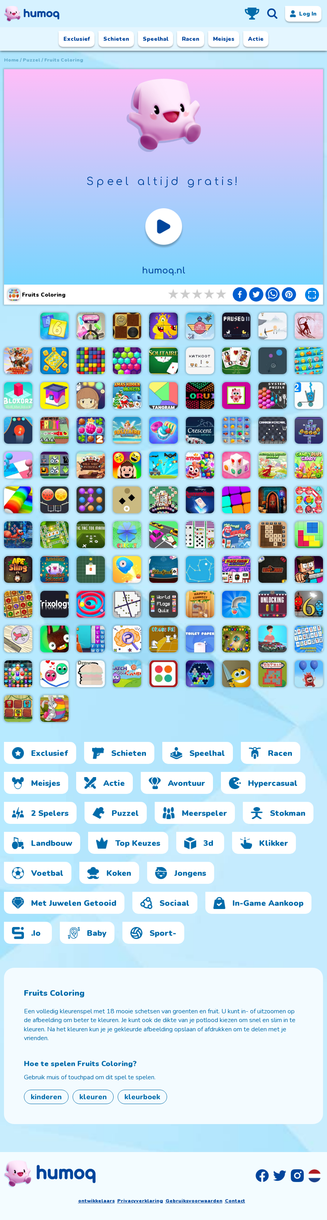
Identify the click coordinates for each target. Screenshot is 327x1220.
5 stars (222, 294)
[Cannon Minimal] (272, 430)
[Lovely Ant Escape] (18, 534)
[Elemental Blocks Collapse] (18, 604)
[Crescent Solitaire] (200, 430)
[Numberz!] (54, 326)
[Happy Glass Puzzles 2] (309, 395)
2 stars (186, 294)
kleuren (93, 1097)
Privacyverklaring (140, 1201)
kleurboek (142, 1097)
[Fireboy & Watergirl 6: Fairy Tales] (309, 604)
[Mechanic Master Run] (272, 639)
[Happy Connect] (200, 604)
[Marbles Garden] (236, 639)
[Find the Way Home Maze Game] (127, 569)
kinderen (46, 1097)
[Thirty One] (236, 360)
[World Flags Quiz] (163, 604)
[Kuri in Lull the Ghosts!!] (91, 395)
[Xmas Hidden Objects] (127, 395)
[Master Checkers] (127, 326)
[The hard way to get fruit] (54, 430)
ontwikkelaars (96, 1201)
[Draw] (91, 673)
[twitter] (256, 295)
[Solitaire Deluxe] (163, 360)
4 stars (210, 294)
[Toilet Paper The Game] (200, 639)
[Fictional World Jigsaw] (272, 465)
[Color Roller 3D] (18, 499)
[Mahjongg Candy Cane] (236, 534)
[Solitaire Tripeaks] (127, 430)
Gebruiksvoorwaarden (194, 1201)
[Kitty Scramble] (91, 639)
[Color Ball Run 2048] (18, 430)
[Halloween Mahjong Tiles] (163, 499)
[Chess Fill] (163, 639)
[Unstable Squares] (127, 499)
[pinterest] (289, 295)
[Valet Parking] (272, 569)
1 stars (174, 294)
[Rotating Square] (91, 569)
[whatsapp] (272, 295)
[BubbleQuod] (18, 639)
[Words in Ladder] (54, 360)
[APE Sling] (18, 569)
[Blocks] (91, 360)
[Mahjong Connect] (309, 639)
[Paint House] (54, 395)
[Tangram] (163, 395)
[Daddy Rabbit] (54, 639)
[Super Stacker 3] (309, 430)
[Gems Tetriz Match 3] (18, 673)
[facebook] (239, 295)
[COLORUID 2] (200, 395)
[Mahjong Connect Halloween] (54, 465)
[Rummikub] (200, 499)
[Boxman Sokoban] (272, 673)
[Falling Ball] (272, 360)
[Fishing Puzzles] (236, 430)
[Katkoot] (200, 360)
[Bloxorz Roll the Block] (18, 395)
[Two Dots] (163, 673)
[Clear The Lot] (163, 534)
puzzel (31, 60)
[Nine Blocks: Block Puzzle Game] (236, 499)
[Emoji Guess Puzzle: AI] (127, 465)
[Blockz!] (309, 534)
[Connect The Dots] (200, 569)
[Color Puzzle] (18, 465)
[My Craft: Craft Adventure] (309, 569)
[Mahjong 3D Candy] (236, 465)
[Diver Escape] (309, 326)
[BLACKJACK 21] (163, 569)
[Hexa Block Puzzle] (200, 673)
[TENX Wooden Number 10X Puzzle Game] (272, 534)
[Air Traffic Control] (200, 326)
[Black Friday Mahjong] (236, 569)
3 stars (198, 294)
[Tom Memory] (18, 708)
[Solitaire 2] (200, 534)
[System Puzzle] (272, 395)
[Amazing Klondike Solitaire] (54, 569)
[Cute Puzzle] (236, 395)
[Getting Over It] (272, 326)
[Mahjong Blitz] (18, 360)
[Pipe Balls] (236, 604)
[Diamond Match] (91, 326)
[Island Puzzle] (309, 499)
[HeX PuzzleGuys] (127, 360)
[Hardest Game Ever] (127, 604)
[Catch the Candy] (127, 673)
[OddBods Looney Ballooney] (309, 673)
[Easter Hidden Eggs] (54, 708)
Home (11, 60)
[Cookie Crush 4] (163, 430)
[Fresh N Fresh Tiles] (54, 534)
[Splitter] (236, 673)
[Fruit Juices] (54, 499)
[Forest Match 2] (91, 430)
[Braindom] (127, 639)
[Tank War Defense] (163, 465)
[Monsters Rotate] (163, 326)
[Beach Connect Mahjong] (309, 360)
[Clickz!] (127, 534)
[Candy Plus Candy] (309, 465)
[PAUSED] (236, 326)
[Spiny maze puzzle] (91, 604)
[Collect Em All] (91, 499)
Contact (235, 1201)
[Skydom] (200, 465)
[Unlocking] (272, 604)
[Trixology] (54, 604)
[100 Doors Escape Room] (272, 499)
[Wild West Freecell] (91, 465)
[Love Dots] (54, 673)
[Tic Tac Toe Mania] (91, 534)
